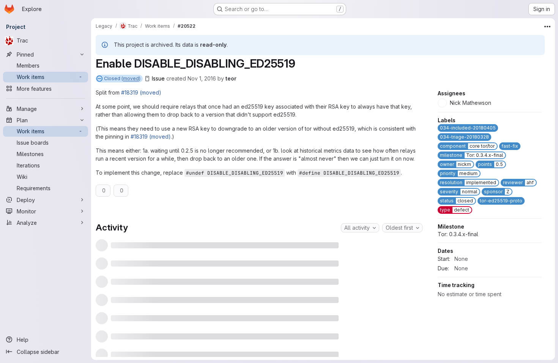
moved (131, 78)
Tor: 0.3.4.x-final (458, 282)
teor (230, 78)
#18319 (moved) (141, 92)
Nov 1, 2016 (202, 78)
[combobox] (360, 227)
